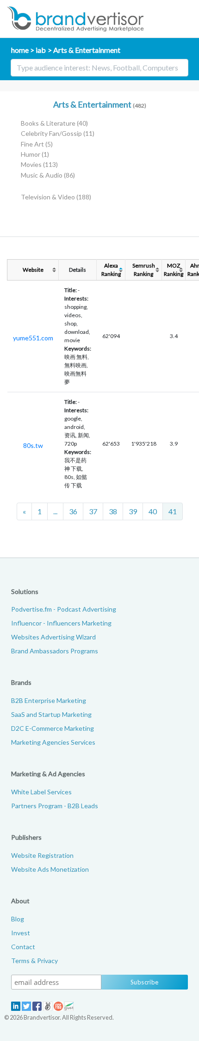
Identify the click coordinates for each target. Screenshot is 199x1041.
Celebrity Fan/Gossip (57, 133)
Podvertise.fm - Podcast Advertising (63, 609)
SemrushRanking (143, 269)
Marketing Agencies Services (53, 742)
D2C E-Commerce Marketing (52, 728)
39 (133, 511)
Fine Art (37, 144)
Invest (20, 933)
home (20, 49)
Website (33, 269)
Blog (17, 919)
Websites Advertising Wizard (53, 637)
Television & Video (56, 197)
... (55, 511)
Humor (35, 154)
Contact (23, 947)
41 (172, 511)
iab (41, 49)
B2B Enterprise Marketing (48, 700)
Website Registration (42, 855)
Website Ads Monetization (50, 869)
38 (113, 511)
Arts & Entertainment (86, 49)
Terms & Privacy (34, 960)
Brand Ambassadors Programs (54, 651)
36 (73, 511)
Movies (39, 164)
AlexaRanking (111, 269)
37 (93, 511)
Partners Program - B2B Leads (54, 806)
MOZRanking (173, 269)
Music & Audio (48, 175)
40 (153, 511)
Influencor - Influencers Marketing (61, 623)
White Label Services (41, 792)
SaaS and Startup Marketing (51, 714)
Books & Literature (54, 123)
